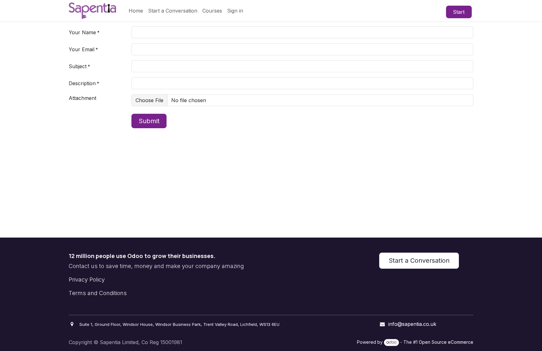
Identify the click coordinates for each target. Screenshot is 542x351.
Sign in (235, 11)
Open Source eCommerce (446, 342)
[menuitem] (136, 10)
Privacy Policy (87, 279)
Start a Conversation (419, 260)
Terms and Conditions (98, 293)
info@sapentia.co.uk (412, 324)
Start (459, 12)
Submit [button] (149, 121)
